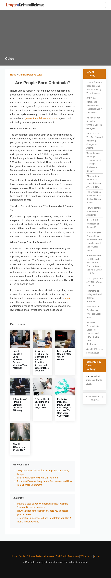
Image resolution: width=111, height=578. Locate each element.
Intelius (68, 298)
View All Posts (93, 396)
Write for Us (86, 556)
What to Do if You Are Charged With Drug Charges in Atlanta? (94, 140)
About (97, 556)
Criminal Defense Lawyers (40, 556)
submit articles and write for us (94, 380)
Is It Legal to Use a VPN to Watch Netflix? (94, 282)
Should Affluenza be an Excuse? (19, 447)
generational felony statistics (41, 118)
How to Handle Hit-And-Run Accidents (93, 211)
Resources (73, 556)
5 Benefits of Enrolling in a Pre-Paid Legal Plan (42, 403)
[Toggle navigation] (102, 5)
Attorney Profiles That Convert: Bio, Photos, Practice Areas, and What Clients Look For (42, 361)
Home (13, 74)
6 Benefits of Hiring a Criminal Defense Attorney (20, 405)
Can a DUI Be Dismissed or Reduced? (92, 224)
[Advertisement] (55, 35)
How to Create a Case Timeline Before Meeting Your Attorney (20, 359)
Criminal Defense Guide (30, 74)
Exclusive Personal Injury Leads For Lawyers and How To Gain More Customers (64, 407)
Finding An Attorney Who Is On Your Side (37, 477)
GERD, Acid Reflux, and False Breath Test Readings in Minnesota (94, 105)
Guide (22, 556)
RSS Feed (95, 400)
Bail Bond (61, 556)
